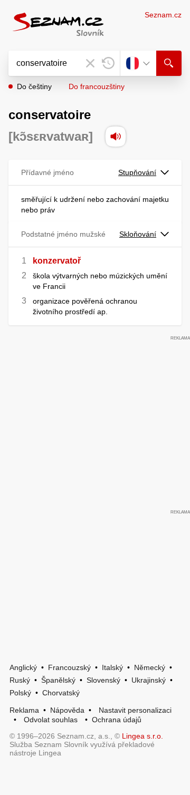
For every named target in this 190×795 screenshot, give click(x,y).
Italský (112, 667)
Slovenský (103, 680)
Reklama (24, 710)
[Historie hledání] (108, 63)
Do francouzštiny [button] (97, 86)
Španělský (58, 680)
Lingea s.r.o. (142, 736)
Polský (20, 693)
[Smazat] (90, 63)
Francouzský (69, 667)
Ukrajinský (148, 680)
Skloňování (137, 234)
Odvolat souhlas (51, 719)
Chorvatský (61, 693)
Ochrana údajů (116, 719)
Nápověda (67, 710)
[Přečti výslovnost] (115, 136)
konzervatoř (57, 260)
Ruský (20, 680)
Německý (149, 667)
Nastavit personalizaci (135, 710)
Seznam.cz (163, 15)
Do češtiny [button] (34, 86)
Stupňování (137, 172)
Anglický (23, 667)
